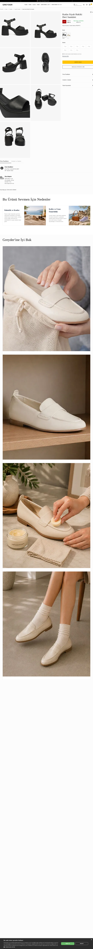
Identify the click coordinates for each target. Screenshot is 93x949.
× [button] (91, 939)
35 (64, 46)
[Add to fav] (91, 12)
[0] (89, 4)
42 (76, 50)
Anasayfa (1, 9)
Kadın (26, 4)
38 (82, 46)
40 (64, 50)
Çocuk (34, 4)
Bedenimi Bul (65, 56)
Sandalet (10, 9)
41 (70, 50)
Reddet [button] (82, 943)
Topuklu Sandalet (17, 9)
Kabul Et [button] (68, 943)
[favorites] (86, 4)
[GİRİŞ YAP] (84, 4)
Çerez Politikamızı (22, 944)
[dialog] (46, 943)
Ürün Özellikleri (4, 161)
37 (76, 46)
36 (70, 46)
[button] (31, 947)
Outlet (38, 4)
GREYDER (45, 4)
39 (88, 46)
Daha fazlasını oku (54, 945)
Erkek (30, 4)
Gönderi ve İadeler (16, 161)
